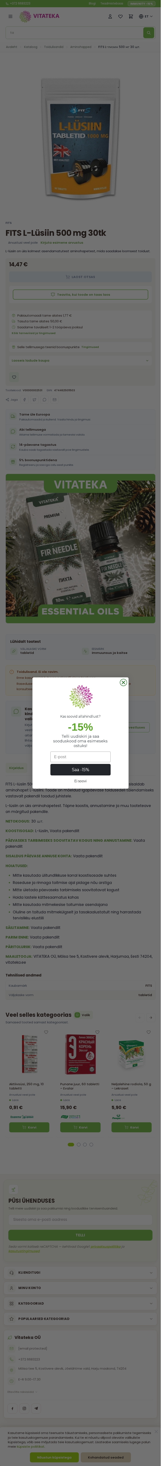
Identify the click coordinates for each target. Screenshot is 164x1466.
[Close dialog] (123, 682)
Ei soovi (80, 781)
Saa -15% (80, 769)
